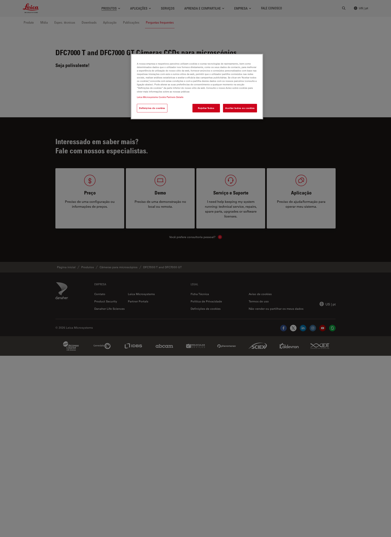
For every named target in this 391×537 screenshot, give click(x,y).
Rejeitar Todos (206, 107)
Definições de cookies (152, 107)
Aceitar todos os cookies (240, 107)
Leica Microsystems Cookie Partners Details (160, 96)
